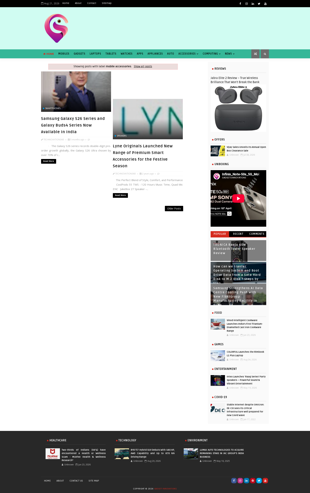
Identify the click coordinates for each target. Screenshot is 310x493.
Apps (140, 53)
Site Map (94, 480)
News (228, 53)
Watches (127, 53)
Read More (48, 161)
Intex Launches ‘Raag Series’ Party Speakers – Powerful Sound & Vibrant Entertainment (246, 380)
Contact (91, 3)
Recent (238, 233)
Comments (256, 233)
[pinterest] (252, 480)
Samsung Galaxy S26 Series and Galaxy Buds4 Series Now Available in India (73, 125)
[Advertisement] (113, 215)
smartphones (52, 108)
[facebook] (240, 3)
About (78, 3)
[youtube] (265, 3)
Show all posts (143, 66)
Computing (210, 53)
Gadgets (79, 53)
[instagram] (246, 3)
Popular (220, 233)
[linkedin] (252, 3)
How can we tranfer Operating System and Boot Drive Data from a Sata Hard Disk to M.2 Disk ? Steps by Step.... (237, 275)
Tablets (110, 53)
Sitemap (107, 3)
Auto (170, 53)
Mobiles (63, 53)
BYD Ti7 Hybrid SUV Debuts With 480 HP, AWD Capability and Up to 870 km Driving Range (153, 453)
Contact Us (76, 480)
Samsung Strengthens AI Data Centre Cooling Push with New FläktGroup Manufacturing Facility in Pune (238, 296)
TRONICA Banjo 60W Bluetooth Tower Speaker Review (234, 249)
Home (65, 3)
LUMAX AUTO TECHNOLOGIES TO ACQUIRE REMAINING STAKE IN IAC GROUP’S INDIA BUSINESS (222, 453)
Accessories (187, 53)
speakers (121, 135)
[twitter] (259, 3)
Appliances (155, 53)
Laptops (95, 53)
